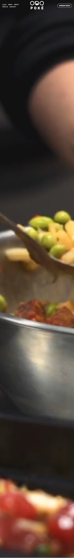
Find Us (5, 7)
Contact (12, 7)
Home (4, 4)
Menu (10, 4)
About (16, 4)
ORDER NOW (64, 6)
